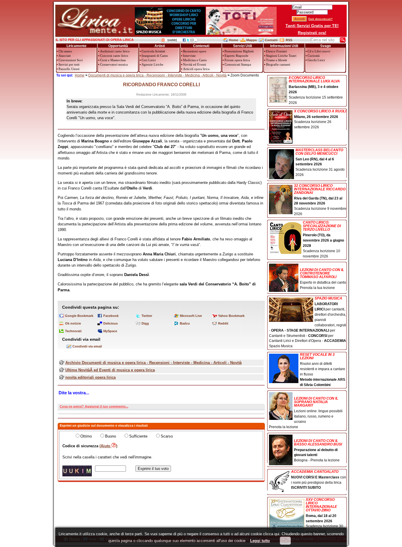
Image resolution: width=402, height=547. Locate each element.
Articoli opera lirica (196, 69)
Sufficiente (138, 436)
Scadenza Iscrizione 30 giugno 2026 (324, 516)
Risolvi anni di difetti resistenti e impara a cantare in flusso (322, 370)
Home (233, 40)
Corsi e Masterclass (113, 60)
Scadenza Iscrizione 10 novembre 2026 (323, 239)
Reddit (223, 323)
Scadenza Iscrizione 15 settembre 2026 (316, 90)
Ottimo (86, 436)
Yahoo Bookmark (231, 315)
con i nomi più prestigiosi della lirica (318, 480)
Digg (145, 323)
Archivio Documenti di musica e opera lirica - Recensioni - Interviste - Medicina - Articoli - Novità (153, 362)
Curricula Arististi (153, 51)
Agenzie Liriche (152, 64)
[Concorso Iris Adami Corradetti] (241, 33)
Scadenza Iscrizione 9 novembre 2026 (320, 200)
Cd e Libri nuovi (319, 51)
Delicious (110, 323)
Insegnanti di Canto (155, 55)
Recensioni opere (194, 51)
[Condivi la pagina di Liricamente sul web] (179, 41)
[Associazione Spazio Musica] (170, 33)
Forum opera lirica (237, 60)
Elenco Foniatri (276, 51)
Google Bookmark (79, 315)
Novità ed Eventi (194, 64)
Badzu (185, 323)
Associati (65, 55)
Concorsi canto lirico (114, 55)
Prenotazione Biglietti (239, 51)
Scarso (167, 436)
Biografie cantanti (278, 64)
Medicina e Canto (195, 60)
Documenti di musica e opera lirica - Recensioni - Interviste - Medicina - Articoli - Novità (157, 75)
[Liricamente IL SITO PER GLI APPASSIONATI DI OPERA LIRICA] (94, 33)
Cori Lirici (149, 60)
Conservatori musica (114, 64)
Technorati (73, 331)
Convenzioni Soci (71, 60)
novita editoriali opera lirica (90, 377)
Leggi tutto (260, 540)
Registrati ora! (312, 32)
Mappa (251, 40)
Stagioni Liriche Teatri (281, 55)
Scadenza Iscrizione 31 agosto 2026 (320, 162)
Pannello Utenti (69, 69)
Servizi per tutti (69, 64)
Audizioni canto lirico (115, 51)
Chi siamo (65, 51)
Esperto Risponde (236, 55)
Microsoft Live (191, 315)
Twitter (147, 315)
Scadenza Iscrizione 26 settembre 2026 (320, 119)
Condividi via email (87, 346)
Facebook (111, 315)
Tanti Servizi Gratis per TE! (312, 25)
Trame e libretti (276, 60)
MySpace (110, 331)
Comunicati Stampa (238, 64)
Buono (110, 436)
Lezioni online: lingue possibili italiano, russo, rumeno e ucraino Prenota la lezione (306, 412)
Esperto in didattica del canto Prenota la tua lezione (323, 279)
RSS (289, 40)
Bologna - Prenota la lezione (318, 451)
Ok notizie (73, 323)
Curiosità (314, 55)
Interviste (189, 55)
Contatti (271, 40)
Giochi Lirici (316, 60)
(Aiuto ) (108, 446)
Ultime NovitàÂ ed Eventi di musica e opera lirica (110, 370)
